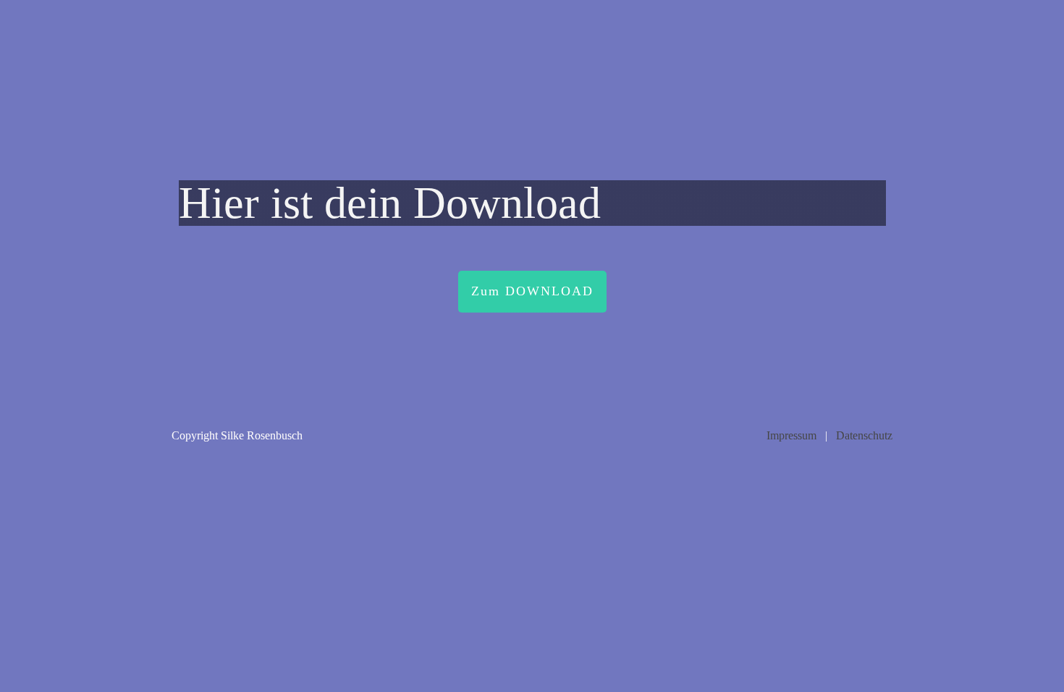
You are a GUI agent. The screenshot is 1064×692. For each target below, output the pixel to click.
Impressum (791, 435)
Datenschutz (864, 435)
